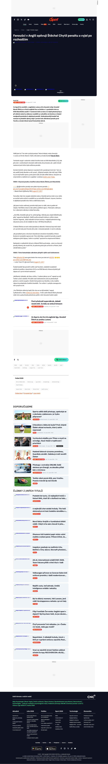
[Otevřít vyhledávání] (90, 19)
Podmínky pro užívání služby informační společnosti (47, 758)
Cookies (80, 758)
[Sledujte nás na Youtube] (28, 19)
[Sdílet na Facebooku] (14, 359)
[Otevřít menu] (93, 19)
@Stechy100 (20, 257)
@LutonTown (17, 189)
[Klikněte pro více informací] (16, 86)
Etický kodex (63, 760)
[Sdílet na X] (18, 359)
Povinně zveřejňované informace (74, 760)
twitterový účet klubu (32, 293)
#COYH (32, 189)
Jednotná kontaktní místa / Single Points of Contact (48, 760)
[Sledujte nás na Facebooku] (14, 19)
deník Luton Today (49, 177)
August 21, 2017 (39, 262)
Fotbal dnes (18, 393)
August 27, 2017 (37, 191)
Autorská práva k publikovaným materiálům (25, 758)
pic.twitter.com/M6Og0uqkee (43, 189)
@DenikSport (26, 189)
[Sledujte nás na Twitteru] (21, 19)
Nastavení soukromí (87, 758)
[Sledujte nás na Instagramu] (18, 19)
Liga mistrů (36, 393)
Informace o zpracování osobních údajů (68, 758)
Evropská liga (28, 393)
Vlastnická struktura (31, 760)
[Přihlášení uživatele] (86, 19)
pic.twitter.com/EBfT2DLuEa (22, 260)
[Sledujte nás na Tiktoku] (25, 19)
